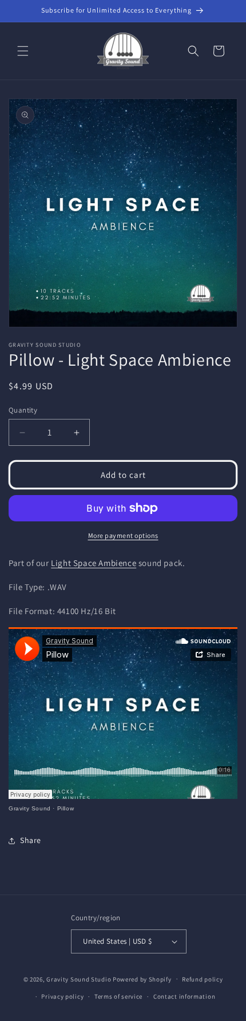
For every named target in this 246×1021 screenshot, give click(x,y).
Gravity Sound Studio (78, 979)
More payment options (123, 535)
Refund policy (202, 979)
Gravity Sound (30, 808)
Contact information (184, 996)
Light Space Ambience (93, 562)
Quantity (23, 410)
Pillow (65, 808)
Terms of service (118, 996)
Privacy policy (62, 996)
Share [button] (30, 840)
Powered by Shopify (142, 979)
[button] (22, 51)
